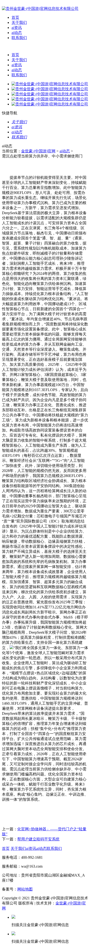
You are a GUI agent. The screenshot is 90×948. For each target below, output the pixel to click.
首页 (15, 17)
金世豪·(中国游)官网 (38, 151)
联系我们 (19, 38)
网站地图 (25, 889)
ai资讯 (17, 28)
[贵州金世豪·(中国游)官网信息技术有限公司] (40, 8)
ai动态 (17, 33)
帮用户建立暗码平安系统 (38, 839)
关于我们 (19, 22)
